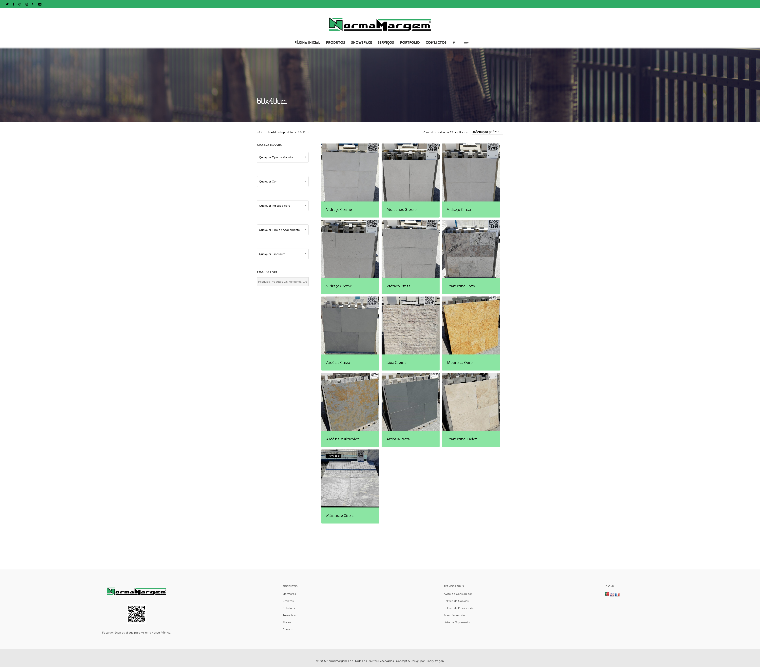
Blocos (287, 622)
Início (260, 132)
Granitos (288, 601)
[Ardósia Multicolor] (350, 402)
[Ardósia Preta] (411, 402)
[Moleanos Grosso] (411, 172)
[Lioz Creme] (411, 325)
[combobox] (487, 132)
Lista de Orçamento (457, 622)
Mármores (289, 594)
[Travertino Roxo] (471, 249)
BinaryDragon (435, 661)
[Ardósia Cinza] (350, 325)
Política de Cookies (456, 601)
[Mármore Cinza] (350, 478)
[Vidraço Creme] (350, 172)
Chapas (288, 629)
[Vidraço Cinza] (471, 172)
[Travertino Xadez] (471, 402)
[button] (466, 42)
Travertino (289, 615)
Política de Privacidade (459, 608)
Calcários (289, 608)
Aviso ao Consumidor (458, 594)
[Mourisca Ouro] (471, 325)
